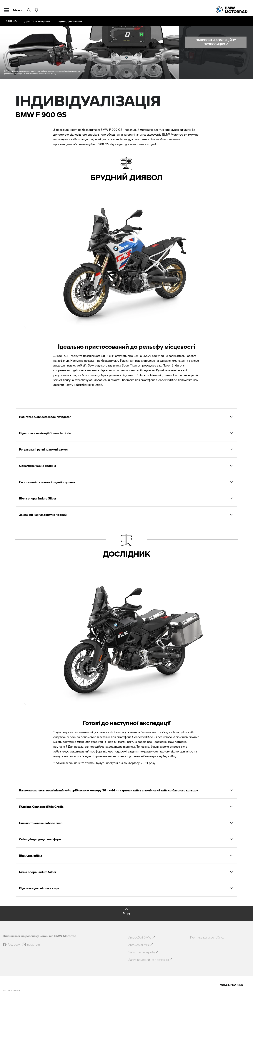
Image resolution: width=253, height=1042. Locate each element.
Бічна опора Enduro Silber (37, 498)
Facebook (13, 944)
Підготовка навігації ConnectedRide (45, 433)
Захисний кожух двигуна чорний (43, 514)
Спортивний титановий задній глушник (47, 482)
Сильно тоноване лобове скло (40, 823)
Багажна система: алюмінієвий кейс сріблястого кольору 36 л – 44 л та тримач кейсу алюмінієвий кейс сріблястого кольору (108, 790)
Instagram (33, 944)
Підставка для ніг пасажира (39, 888)
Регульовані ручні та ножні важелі (44, 449)
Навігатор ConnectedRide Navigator (45, 417)
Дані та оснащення (37, 21)
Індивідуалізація (70, 21)
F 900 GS (10, 21)
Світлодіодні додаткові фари (40, 839)
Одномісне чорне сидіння (37, 466)
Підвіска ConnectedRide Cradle (41, 806)
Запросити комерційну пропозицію (216, 42)
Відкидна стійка (30, 855)
